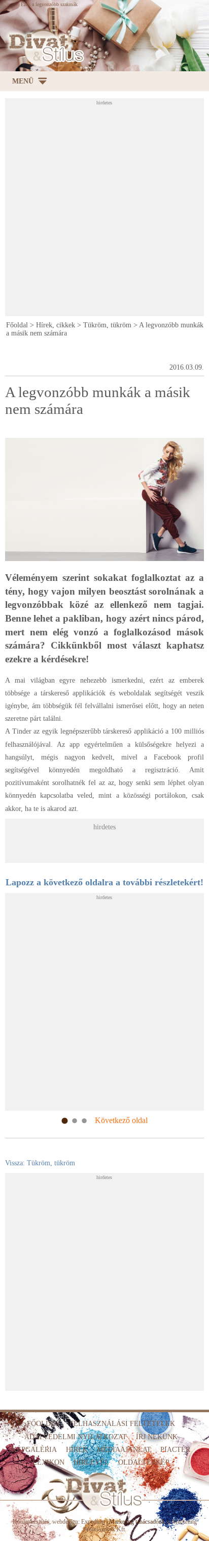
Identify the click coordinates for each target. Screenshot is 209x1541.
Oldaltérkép (143, 1462)
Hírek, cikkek (55, 325)
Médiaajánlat (124, 1449)
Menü (22, 81)
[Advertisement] (104, 210)
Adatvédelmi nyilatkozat (75, 1437)
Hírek (77, 1449)
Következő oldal (121, 1120)
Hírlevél (91, 1462)
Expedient (93, 1521)
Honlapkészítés (31, 1521)
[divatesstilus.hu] (44, 48)
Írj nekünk (157, 1437)
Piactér (175, 1449)
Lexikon (48, 1462)
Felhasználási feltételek (122, 1423)
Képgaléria (34, 1449)
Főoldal (17, 325)
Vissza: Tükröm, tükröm (40, 1163)
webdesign (65, 1521)
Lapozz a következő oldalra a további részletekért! (104, 882)
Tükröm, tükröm (107, 325)
